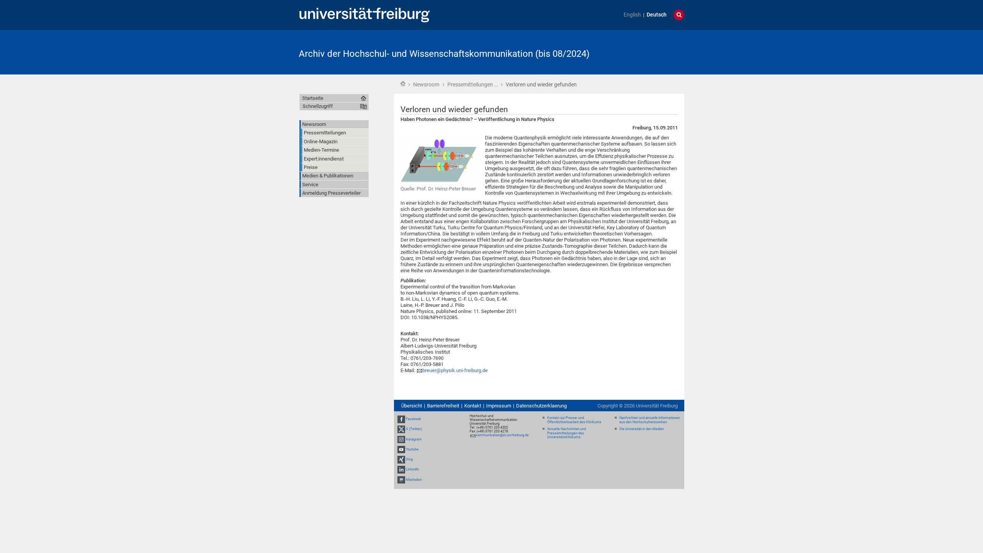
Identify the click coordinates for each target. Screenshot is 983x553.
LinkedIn (412, 469)
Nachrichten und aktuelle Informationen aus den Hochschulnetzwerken (649, 420)
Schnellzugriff (318, 106)
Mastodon (414, 480)
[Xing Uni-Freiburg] (401, 459)
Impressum (498, 406)
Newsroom (426, 84)
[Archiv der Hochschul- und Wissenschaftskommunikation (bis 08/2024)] (646, 51)
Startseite (402, 83)
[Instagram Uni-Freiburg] (401, 439)
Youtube (412, 449)
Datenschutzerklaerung (541, 406)
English (632, 15)
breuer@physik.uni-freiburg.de (455, 370)
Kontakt (472, 406)
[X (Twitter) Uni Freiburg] (401, 429)
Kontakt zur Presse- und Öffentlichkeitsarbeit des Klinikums (574, 420)
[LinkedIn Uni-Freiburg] (401, 469)
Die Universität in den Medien (641, 429)
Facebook (413, 419)
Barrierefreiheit (443, 406)
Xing (409, 459)
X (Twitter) (414, 429)
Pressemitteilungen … (472, 84)
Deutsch (657, 15)
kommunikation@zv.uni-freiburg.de (502, 435)
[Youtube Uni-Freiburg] (401, 449)
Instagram (414, 439)
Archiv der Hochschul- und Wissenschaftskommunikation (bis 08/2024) (444, 53)
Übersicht (411, 406)
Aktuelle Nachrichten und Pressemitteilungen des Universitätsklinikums (566, 433)
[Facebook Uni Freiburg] (401, 419)
